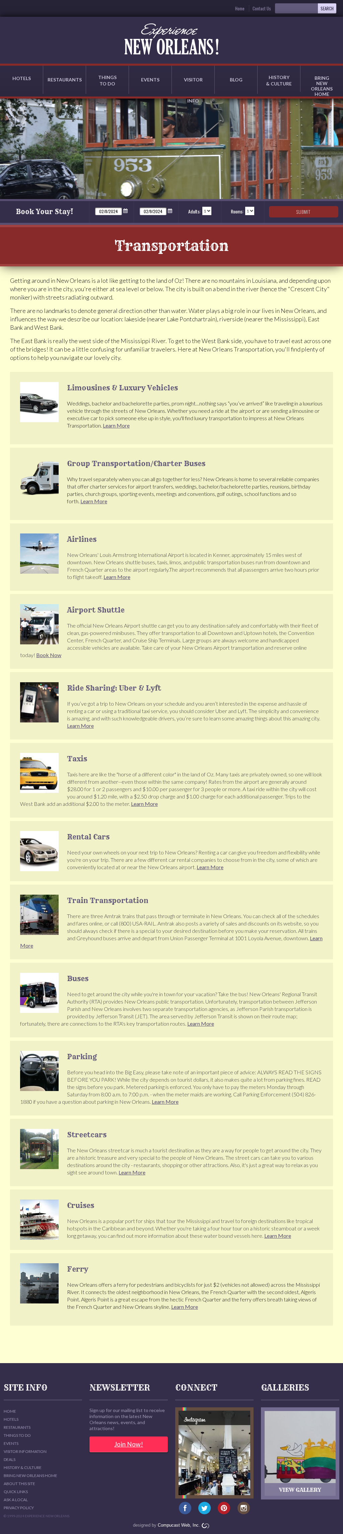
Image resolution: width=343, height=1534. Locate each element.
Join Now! (128, 1444)
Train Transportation (107, 900)
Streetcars (87, 1134)
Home (240, 8)
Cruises (80, 1205)
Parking (82, 1056)
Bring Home (322, 83)
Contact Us (262, 8)
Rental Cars (88, 836)
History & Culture (279, 80)
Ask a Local (16, 1499)
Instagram (244, 1508)
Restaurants (65, 79)
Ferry (77, 1269)
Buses (77, 978)
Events (150, 79)
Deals (9, 1459)
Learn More (116, 425)
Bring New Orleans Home (30, 1475)
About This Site (19, 1483)
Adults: (194, 211)
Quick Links (16, 1491)
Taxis (77, 758)
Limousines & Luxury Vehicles (122, 387)
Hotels (21, 78)
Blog (236, 79)
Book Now (48, 655)
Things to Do (107, 80)
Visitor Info (193, 85)
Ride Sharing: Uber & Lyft (114, 688)
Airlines (81, 539)
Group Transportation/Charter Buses (136, 463)
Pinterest (224, 1508)
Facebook (185, 1508)
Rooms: (237, 211)
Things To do (17, 1435)
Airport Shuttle (96, 610)
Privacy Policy (19, 1507)
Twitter (204, 1508)
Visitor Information (25, 1451)
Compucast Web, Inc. (179, 1525)
